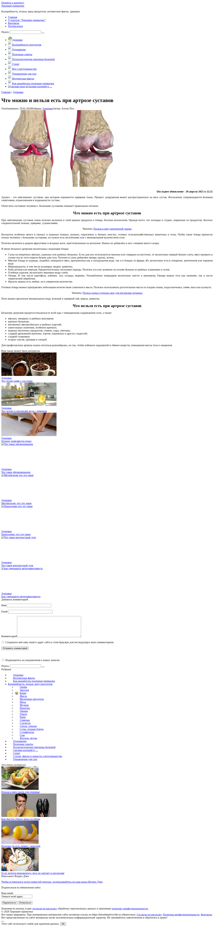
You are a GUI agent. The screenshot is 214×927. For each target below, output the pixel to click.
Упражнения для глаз (25, 759)
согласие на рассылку (44, 908)
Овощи (24, 711)
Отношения (19, 741)
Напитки (25, 708)
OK (63, 924)
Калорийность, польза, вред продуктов (30, 684)
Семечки (25, 720)
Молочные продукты (32, 699)
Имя (3, 605)
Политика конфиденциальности (181, 914)
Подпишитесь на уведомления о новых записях (32, 660)
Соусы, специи (28, 726)
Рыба (23, 717)
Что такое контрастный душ (17, 565)
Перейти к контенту (12, 2)
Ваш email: (7, 893)
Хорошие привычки (12, 5)
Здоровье (47, 108)
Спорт (16, 753)
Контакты (206, 914)
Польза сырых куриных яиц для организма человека (112, 293)
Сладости (25, 723)
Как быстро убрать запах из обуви (20, 819)
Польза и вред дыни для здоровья (20, 792)
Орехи (23, 714)
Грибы (23, 687)
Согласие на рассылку (149, 914)
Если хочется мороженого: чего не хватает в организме (32, 873)
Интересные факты (24, 678)
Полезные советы (23, 744)
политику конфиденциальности (130, 908)
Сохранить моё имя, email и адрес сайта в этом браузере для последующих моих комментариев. (59, 642)
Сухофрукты (27, 732)
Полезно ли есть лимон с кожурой (20, 846)
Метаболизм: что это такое (16, 503)
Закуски (24, 690)
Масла (23, 696)
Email (4, 611)
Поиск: (5, 32)
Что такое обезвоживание (15, 472)
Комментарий (9, 636)
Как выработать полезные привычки (34, 681)
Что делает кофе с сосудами (17, 381)
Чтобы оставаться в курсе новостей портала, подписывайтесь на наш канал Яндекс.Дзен (52, 881)
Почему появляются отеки (16, 441)
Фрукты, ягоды (28, 738)
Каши (23, 693)
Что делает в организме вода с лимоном (24, 411)
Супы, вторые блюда (31, 729)
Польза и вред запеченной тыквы (112, 228)
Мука (23, 702)
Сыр (22, 735)
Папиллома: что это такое (16, 534)
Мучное (24, 705)
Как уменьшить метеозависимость (20, 596)
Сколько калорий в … (25, 750)
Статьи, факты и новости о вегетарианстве (37, 756)
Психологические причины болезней (34, 747)
